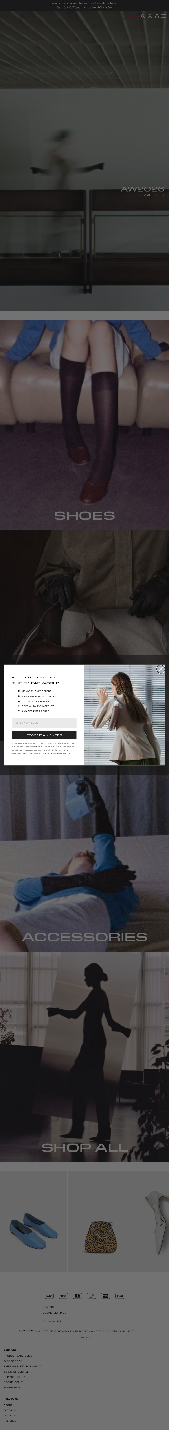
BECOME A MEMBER (44, 735)
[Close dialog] (161, 669)
